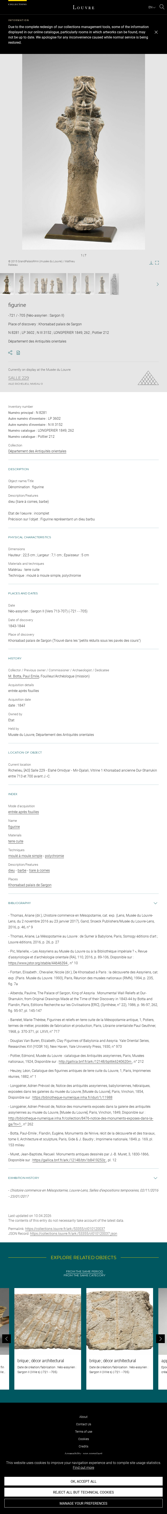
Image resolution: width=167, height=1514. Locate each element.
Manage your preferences (83, 1503)
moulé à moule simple (25, 856)
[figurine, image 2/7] (22, 284)
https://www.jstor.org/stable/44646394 (38, 963)
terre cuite (15, 841)
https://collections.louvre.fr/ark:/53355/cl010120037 (65, 1229)
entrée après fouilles (23, 812)
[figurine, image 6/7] (102, 284)
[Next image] (152, 284)
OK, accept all (84, 1481)
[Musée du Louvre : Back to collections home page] (83, 7)
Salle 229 (18, 378)
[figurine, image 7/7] (115, 284)
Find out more (83, 1468)
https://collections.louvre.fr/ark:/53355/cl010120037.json (73, 1234)
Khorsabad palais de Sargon (30, 885)
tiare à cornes (39, 870)
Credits (83, 1446)
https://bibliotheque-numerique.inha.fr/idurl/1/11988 (72, 1097)
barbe (22, 870)
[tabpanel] (83, 1339)
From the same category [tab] (85, 1275)
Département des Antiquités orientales (37, 451)
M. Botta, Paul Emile (23, 676)
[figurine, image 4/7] (74, 284)
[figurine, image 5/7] (88, 284)
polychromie (54, 856)
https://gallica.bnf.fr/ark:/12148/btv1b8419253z (69, 1160)
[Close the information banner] (156, 32)
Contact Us (83, 1424)
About (83, 1417)
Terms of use (83, 1431)
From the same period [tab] (84, 1271)
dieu (11, 870)
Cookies (83, 1439)
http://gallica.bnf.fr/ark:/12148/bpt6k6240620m (95, 1061)
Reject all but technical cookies (83, 1492)
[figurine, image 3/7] (48, 284)
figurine (14, 827)
